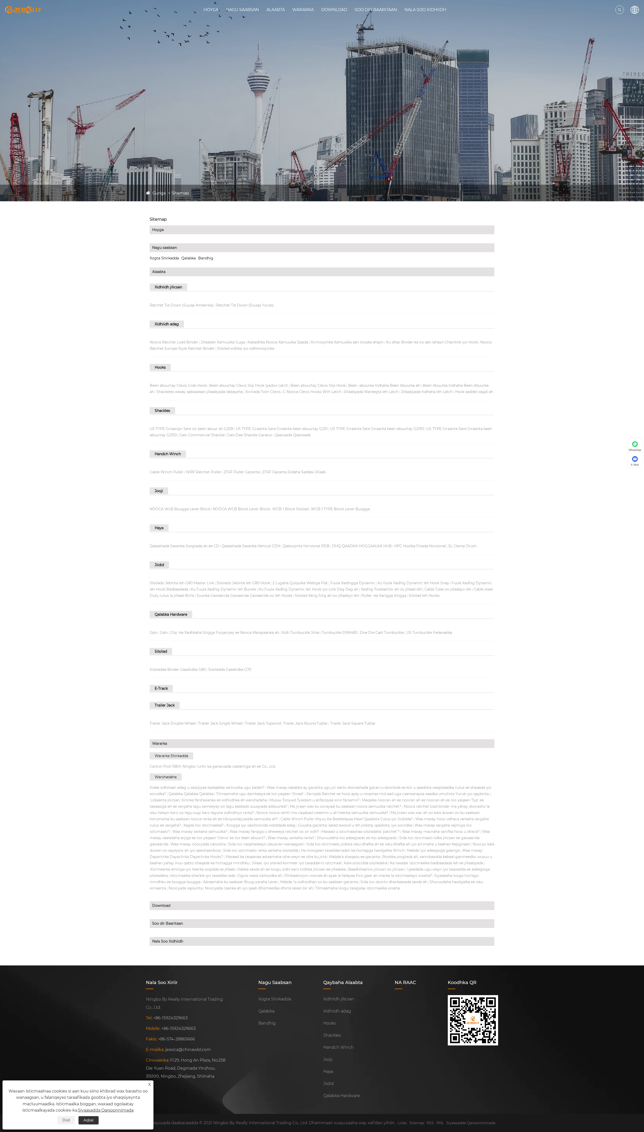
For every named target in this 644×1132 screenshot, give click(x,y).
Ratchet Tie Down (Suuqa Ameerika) (182, 305)
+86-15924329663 (170, 1018)
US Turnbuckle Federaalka (429, 632)
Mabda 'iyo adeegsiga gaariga (433, 850)
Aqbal (89, 1120)
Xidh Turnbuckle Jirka (300, 632)
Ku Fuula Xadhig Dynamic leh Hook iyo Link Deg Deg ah (308, 589)
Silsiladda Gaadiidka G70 (229, 669)
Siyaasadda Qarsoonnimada (470, 1123)
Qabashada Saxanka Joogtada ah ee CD (184, 546)
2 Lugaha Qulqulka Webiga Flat (300, 583)
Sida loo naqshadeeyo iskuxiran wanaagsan (266, 844)
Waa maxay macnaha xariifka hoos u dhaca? (440, 831)
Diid (66, 1120)
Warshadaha (166, 777)
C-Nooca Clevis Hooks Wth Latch (312, 391)
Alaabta (275, 9)
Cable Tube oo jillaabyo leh (447, 589)
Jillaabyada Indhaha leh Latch (427, 391)
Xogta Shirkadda (164, 258)
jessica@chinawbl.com (188, 1049)
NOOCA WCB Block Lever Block (241, 509)
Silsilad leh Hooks (424, 595)
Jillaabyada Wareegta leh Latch (371, 391)
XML (440, 1123)
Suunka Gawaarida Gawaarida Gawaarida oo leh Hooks (244, 595)
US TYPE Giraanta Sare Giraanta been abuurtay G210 (282, 428)
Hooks (160, 367)
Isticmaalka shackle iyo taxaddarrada (202, 875)
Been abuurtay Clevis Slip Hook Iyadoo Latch (248, 385)
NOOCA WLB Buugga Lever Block (180, 509)
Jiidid (159, 565)
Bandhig (205, 258)
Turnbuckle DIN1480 (339, 632)
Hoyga (211, 9)
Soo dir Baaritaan (376, 9)
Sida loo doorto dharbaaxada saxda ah (393, 882)
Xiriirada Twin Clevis (262, 391)
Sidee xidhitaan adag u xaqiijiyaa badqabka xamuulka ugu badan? (207, 787)
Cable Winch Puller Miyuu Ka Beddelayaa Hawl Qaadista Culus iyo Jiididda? (346, 819)
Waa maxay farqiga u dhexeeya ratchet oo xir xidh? (274, 831)
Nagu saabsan (242, 9)
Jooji (159, 491)
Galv (153, 632)
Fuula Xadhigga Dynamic (352, 583)
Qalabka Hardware (171, 614)
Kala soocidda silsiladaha (365, 863)
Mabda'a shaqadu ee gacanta (354, 856)
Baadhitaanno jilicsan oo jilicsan (376, 869)
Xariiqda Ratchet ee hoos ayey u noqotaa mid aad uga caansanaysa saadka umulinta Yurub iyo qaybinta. (398, 794)
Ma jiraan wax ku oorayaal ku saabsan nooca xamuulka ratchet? (345, 806)
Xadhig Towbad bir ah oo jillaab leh (391, 589)
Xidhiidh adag (167, 324)
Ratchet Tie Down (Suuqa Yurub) (245, 305)
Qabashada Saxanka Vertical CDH (251, 546)
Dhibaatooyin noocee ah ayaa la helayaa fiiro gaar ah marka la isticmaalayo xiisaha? (358, 875)
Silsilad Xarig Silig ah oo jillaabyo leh (327, 595)
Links (402, 1123)
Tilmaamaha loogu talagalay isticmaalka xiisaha (357, 888)
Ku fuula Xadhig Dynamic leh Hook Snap (413, 583)
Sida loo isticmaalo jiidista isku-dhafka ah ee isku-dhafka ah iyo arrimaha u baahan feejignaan (388, 844)
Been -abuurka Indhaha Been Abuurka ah (384, 385)
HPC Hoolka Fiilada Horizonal (420, 546)
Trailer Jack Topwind (263, 723)
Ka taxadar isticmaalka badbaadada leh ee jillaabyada (436, 863)
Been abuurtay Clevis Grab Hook (178, 385)
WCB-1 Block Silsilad (290, 509)
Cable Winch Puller (166, 472)
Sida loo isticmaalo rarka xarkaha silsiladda (260, 850)
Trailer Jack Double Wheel (173, 723)
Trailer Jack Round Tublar (305, 723)
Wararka (303, 9)
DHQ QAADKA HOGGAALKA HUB (362, 546)
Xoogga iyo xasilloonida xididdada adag (261, 825)
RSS (430, 1123)
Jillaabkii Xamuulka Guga (223, 342)
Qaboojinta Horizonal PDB (306, 546)
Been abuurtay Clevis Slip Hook (318, 385)
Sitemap (180, 193)
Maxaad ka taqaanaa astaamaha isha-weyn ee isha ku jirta (276, 856)
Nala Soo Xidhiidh (425, 9)
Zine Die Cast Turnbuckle (382, 632)
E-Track (161, 688)
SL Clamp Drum (462, 546)
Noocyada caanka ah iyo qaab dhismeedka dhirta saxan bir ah (259, 888)
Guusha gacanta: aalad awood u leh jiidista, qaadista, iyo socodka (355, 825)
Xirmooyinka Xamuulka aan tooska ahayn (347, 342)
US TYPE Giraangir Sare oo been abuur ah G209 (191, 428)
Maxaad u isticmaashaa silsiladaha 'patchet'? (360, 831)
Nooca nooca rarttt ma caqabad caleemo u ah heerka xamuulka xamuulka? (322, 812)
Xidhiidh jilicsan (168, 287)
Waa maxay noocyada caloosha (198, 844)
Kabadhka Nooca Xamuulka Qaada (278, 342)
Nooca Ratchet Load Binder (174, 342)
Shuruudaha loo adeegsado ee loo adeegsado (357, 838)
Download (334, 9)
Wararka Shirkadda (171, 756)
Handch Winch (168, 454)
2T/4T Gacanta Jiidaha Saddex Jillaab (294, 472)
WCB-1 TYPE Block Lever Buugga (340, 509)
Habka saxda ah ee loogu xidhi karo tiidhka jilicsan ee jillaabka (291, 869)
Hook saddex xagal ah (474, 391)
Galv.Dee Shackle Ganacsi (249, 435)
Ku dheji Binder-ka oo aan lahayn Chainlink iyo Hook (432, 342)
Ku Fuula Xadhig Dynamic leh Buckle (223, 589)
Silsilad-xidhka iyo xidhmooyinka (245, 348)
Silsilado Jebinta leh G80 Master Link (182, 583)
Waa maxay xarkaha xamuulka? (199, 831)
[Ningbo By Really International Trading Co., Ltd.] (23, 10)
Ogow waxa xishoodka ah (259, 875)
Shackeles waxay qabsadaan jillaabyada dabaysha (199, 391)
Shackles (162, 410)
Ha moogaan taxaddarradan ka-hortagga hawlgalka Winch (353, 850)
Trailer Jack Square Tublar (353, 723)
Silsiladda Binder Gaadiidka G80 (178, 669)
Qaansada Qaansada (292, 435)
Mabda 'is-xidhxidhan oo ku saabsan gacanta (319, 882)
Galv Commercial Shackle (202, 435)
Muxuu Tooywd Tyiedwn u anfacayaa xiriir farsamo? (314, 800)
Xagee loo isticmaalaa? (203, 825)
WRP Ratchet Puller (203, 472)
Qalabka (188, 258)
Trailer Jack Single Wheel (220, 723)
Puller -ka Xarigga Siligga (383, 595)
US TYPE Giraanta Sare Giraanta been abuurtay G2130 (377, 428)
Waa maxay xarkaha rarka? (291, 838)
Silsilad (161, 651)
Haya (159, 528)
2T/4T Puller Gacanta (242, 472)
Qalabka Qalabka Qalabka (191, 794)
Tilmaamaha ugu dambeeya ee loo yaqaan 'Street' (260, 794)
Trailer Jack (165, 705)
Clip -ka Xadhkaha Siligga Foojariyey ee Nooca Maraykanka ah (224, 632)
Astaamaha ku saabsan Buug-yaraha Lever (240, 882)
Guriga (159, 193)
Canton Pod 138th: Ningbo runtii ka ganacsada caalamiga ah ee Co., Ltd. (213, 766)
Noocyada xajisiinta (186, 888)
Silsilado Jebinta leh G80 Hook (243, 583)
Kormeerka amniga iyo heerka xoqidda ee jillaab (192, 869)
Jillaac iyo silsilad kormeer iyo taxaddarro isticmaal (296, 863)
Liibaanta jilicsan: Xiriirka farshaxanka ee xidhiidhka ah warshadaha (208, 800)
